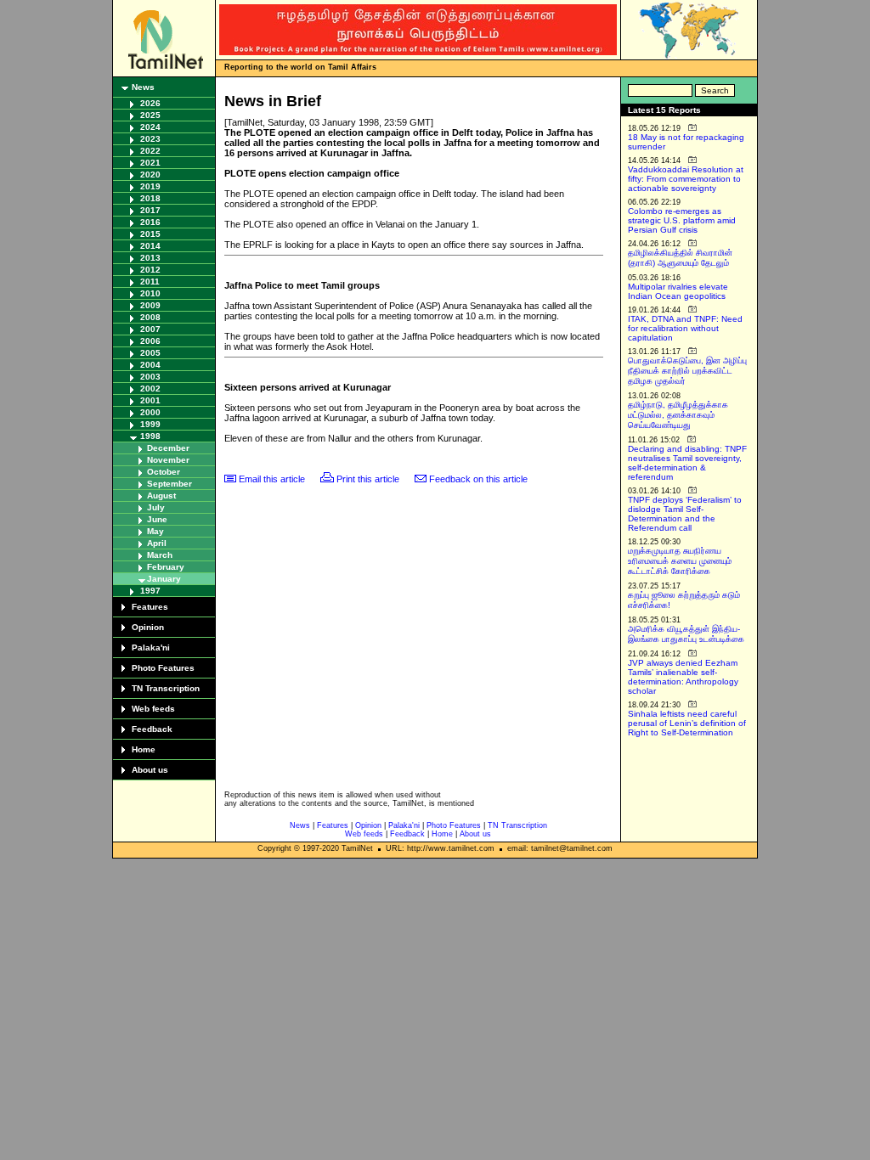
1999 (150, 424)
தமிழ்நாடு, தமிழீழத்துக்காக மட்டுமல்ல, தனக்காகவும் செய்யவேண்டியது (678, 415)
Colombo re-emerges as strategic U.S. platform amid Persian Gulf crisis (682, 220)
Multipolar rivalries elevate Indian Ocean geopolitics (678, 291)
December (168, 448)
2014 (150, 246)
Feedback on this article (478, 479)
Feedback (152, 729)
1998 (150, 436)
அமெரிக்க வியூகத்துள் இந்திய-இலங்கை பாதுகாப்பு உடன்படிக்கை (686, 634)
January (164, 578)
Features (150, 606)
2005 (150, 353)
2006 (150, 341)
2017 (150, 210)
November (168, 460)
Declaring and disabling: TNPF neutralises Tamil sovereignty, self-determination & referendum (687, 462)
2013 (150, 257)
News (143, 87)
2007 (150, 329)
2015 (150, 234)
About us (150, 769)
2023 (150, 139)
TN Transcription (166, 688)
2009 (150, 305)
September (169, 483)
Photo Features (163, 668)
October (163, 471)
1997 (150, 590)
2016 (150, 222)
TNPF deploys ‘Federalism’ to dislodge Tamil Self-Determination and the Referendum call (685, 513)
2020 (150, 174)
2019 (150, 186)
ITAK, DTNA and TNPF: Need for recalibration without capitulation (685, 328)
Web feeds (153, 708)
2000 (150, 412)
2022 (150, 150)
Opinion (148, 627)
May (155, 531)
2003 (150, 376)
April (157, 543)
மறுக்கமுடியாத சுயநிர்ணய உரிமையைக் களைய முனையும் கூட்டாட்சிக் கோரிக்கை (680, 561)
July (156, 507)
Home (143, 749)
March (159, 555)
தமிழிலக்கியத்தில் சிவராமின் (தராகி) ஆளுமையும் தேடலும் (680, 257)
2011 (150, 281)
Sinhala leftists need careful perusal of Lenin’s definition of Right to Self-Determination (687, 723)
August (161, 495)
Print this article (367, 479)
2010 (150, 293)
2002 (150, 388)
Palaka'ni (151, 647)
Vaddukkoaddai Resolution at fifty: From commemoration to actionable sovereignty (685, 179)
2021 (150, 162)
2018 (150, 198)
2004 (150, 364)
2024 (150, 127)
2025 (150, 115)
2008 (150, 317)
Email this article (272, 479)
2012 (150, 269)
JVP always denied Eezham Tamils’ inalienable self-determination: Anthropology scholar (683, 676)
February (165, 567)
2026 (150, 103)
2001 (150, 400)
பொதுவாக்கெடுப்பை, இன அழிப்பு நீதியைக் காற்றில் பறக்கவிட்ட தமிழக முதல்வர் (687, 371)
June (157, 519)
